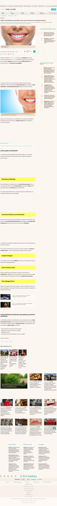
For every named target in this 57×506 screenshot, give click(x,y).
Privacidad (28, 492)
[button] (54, 428)
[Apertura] (17, 479)
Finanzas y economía (18, 6)
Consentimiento (28, 494)
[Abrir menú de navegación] (1, 9)
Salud (15, 15)
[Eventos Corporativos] (23, 479)
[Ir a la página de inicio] (3, 9)
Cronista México (3, 15)
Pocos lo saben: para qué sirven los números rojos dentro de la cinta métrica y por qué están (49, 40)
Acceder (53, 9)
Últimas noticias (3, 6)
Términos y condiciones (28, 490)
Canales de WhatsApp (17, 482)
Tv (45, 6)
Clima (48, 6)
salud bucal (13, 57)
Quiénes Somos (36, 482)
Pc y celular (34, 6)
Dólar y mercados (27, 6)
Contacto (7, 482)
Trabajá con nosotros (28, 484)
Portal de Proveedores (47, 482)
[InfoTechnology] (39, 479)
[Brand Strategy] (28, 479)
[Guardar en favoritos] (34, 51)
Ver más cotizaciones (53, 13)
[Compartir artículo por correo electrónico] (11, 54)
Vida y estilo (40, 6)
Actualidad (10, 6)
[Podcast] (33, 479)
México (11, 341)
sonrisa (6, 341)
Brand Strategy (53, 6)
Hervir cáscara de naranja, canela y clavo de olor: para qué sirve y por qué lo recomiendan (49, 34)
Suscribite (27, 482)
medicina (13, 59)
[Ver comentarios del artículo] (13, 54)
